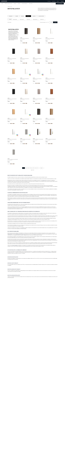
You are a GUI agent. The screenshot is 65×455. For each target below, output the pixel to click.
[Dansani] (4, 1)
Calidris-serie (49, 252)
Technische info (53, 1)
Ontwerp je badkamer (24, 3)
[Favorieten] (54, 3)
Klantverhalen (30, 3)
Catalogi (19, 3)
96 (48, 22)
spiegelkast (22, 227)
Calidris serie (43, 180)
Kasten (11, 6)
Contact (58, 1)
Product (55, 22)
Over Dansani (49, 1)
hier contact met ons (27, 246)
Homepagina (9, 6)
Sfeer (51, 22)
